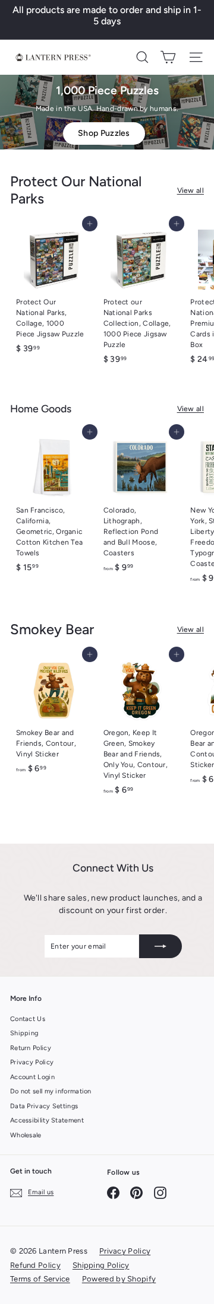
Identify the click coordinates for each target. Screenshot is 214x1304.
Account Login (32, 1077)
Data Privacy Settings (44, 1106)
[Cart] (168, 57)
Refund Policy (35, 1265)
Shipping (24, 1033)
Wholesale (26, 1135)
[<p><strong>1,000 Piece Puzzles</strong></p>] (107, 112)
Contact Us (27, 1019)
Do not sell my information (51, 1091)
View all (190, 190)
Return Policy (30, 1048)
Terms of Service (40, 1278)
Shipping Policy (101, 1265)
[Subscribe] (160, 946)
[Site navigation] (196, 57)
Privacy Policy (32, 1062)
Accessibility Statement (47, 1120)
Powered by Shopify (119, 1278)
